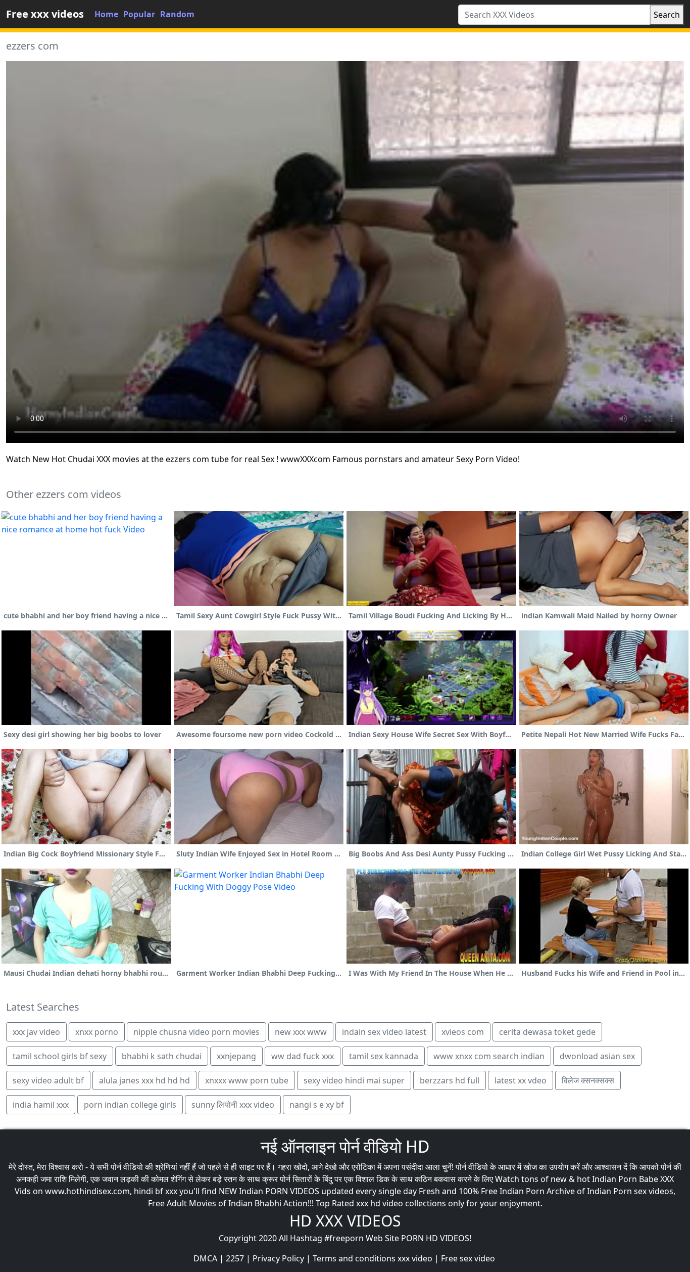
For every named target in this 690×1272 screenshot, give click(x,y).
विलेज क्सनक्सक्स (588, 1080)
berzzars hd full (449, 1080)
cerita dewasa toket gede (547, 1031)
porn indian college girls (130, 1104)
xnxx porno (96, 1031)
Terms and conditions (354, 1258)
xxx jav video (36, 1031)
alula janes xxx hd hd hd (144, 1080)
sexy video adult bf (48, 1080)
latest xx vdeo (521, 1080)
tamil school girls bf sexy (60, 1056)
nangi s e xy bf (316, 1104)
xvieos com (462, 1031)
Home (106, 14)
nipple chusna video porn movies (196, 1031)
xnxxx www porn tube (246, 1080)
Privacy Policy (278, 1258)
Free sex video (468, 1258)
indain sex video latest (384, 1031)
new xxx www (301, 1031)
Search (667, 14)
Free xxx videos (45, 14)
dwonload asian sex (597, 1056)
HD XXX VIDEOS (345, 1220)
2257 (235, 1258)
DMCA (205, 1258)
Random (177, 14)
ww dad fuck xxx (302, 1056)
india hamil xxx (41, 1104)
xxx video (415, 1258)
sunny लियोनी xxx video (232, 1104)
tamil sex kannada (383, 1056)
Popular (139, 14)
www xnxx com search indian (489, 1056)
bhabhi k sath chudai (162, 1056)
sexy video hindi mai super (354, 1080)
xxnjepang (236, 1056)
